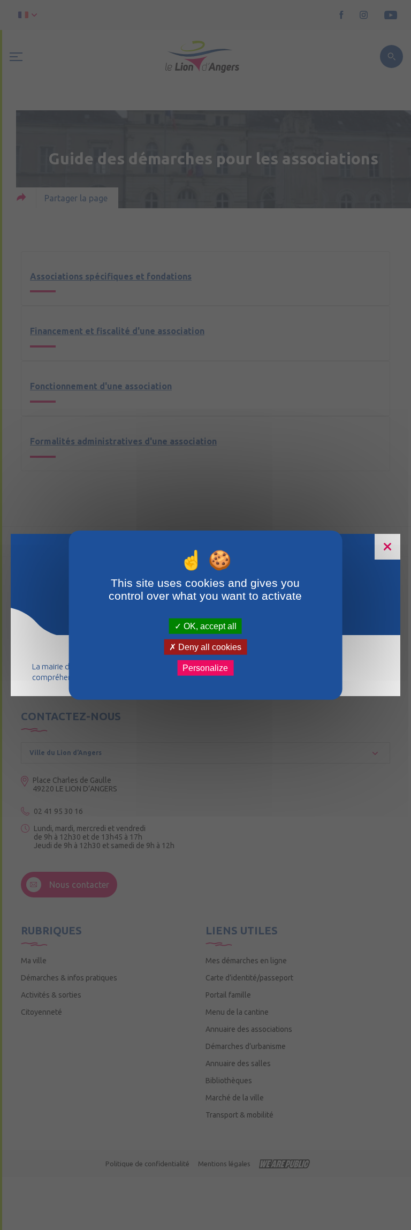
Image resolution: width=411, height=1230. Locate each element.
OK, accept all (209, 625)
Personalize (205, 668)
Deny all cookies (208, 646)
